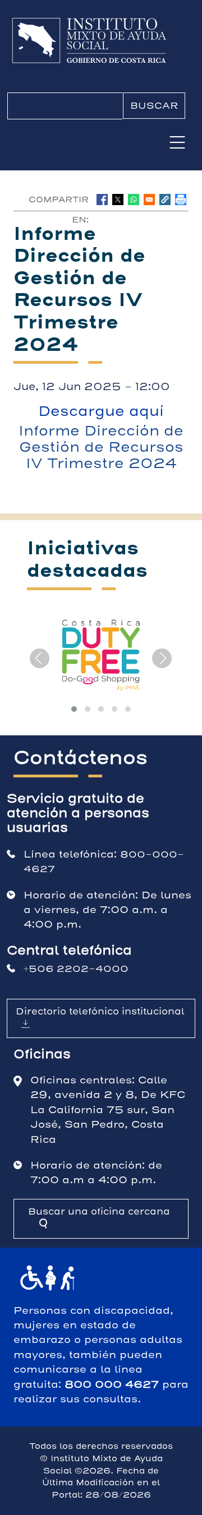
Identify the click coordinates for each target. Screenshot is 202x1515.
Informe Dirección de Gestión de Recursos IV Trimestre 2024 (101, 447)
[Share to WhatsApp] (133, 199)
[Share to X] (117, 199)
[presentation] (39, 658)
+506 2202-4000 (76, 968)
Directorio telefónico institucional (100, 1011)
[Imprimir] (180, 199)
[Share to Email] (149, 199)
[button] (165, 199)
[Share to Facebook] (102, 199)
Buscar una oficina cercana (99, 1211)
